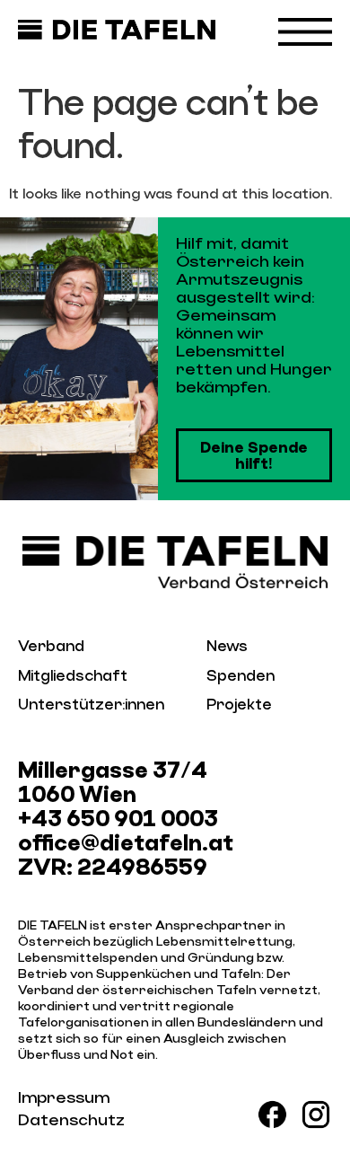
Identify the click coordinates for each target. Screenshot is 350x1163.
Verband (51, 646)
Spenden (240, 675)
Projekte (239, 704)
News (227, 646)
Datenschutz (71, 1120)
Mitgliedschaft (72, 675)
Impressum (63, 1098)
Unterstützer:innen (91, 704)
